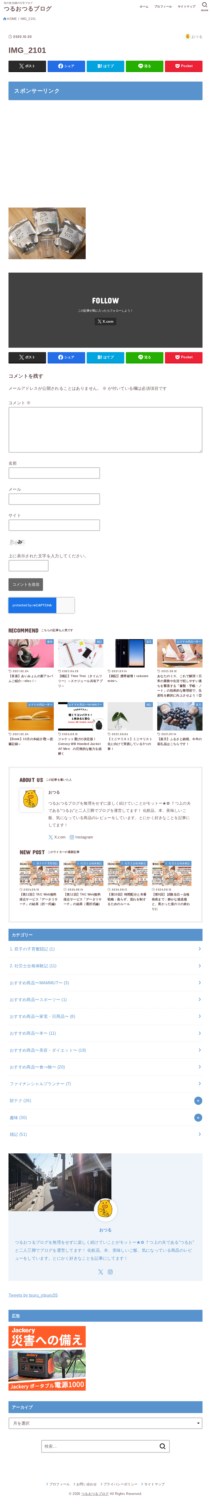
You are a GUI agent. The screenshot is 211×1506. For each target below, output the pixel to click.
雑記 (18, 1134)
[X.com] (105, 321)
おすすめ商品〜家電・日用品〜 (42, 1016)
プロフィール (163, 6)
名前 (12, 463)
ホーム (144, 6)
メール (14, 489)
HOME (12, 18)
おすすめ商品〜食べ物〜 (37, 1067)
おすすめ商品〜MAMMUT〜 (39, 982)
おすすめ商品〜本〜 (33, 1033)
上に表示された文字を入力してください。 (48, 555)
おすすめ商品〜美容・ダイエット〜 (48, 1050)
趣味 (18, 1117)
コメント (19, 402)
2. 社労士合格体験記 (33, 965)
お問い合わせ (86, 1484)
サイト (14, 515)
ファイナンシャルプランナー (40, 1083)
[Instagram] (81, 837)
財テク (20, 1100)
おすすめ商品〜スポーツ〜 (38, 999)
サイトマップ (186, 6)
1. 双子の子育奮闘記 (32, 949)
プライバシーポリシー (120, 1484)
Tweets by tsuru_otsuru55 (33, 1295)
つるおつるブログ (28, 8)
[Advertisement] (105, 157)
